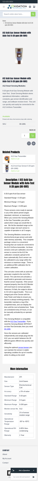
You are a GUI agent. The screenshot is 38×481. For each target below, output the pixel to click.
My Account (7, 458)
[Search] (33, 14)
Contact (5, 463)
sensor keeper (23, 347)
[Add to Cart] (32, 135)
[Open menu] (4, 6)
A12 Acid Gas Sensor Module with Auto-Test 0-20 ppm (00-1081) (19, 24)
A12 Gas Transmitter (18, 321)
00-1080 (7, 329)
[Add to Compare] (33, 143)
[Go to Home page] (17, 7)
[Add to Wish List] (29, 143)
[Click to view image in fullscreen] (19, 56)
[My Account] (30, 6)
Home (4, 21)
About (5, 454)
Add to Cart (15, 159)
